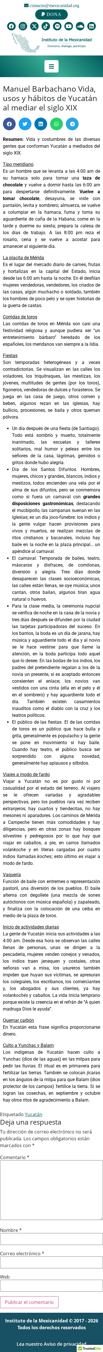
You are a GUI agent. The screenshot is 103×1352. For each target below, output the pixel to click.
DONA (53, 14)
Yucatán (33, 1114)
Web (5, 1277)
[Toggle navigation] (51, 66)
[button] (9, 124)
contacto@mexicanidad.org (54, 5)
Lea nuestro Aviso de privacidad (51, 1344)
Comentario (14, 1157)
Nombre (11, 1230)
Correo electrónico (22, 1253)
